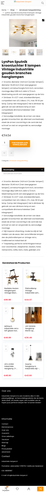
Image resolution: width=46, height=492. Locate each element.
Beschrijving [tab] (8, 170)
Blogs (4, 446)
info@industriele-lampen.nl (17, 475)
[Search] (42, 3)
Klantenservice (7, 427)
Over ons (5, 430)
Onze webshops (8, 436)
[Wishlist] (17, 489)
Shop (12, 10)
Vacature (5, 439)
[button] (43, 20)
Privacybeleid (7, 449)
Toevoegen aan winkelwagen (20, 144)
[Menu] (2, 3)
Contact (5, 424)
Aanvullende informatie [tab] (12, 173)
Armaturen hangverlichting (30, 10)
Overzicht (5, 433)
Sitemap (5, 442)
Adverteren (6, 452)
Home (4, 10)
